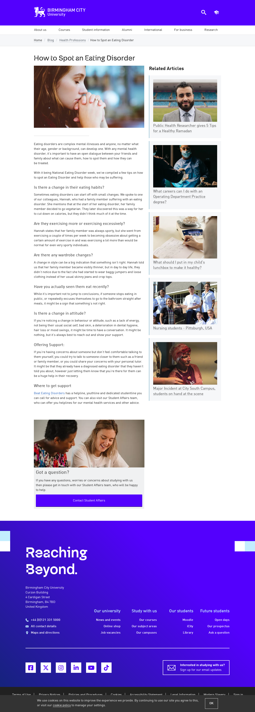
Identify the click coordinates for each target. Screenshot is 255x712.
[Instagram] (61, 667)
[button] (40, 30)
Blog (50, 40)
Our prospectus (218, 626)
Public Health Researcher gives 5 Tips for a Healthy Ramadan (184, 128)
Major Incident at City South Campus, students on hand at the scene (184, 391)
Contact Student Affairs (89, 500)
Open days (222, 620)
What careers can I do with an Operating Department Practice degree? (179, 196)
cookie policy (62, 705)
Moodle (187, 620)
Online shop (112, 626)
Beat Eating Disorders (49, 393)
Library (188, 632)
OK (211, 703)
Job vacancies (111, 632)
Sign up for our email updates (202, 668)
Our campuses (146, 632)
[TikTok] (106, 667)
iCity (190, 626)
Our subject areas (144, 626)
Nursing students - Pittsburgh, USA (182, 328)
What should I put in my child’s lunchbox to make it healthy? (179, 265)
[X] (46, 667)
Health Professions (72, 40)
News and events (108, 620)
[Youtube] (91, 667)
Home (38, 40)
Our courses (148, 620)
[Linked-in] (76, 667)
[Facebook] (31, 667)
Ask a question (219, 632)
